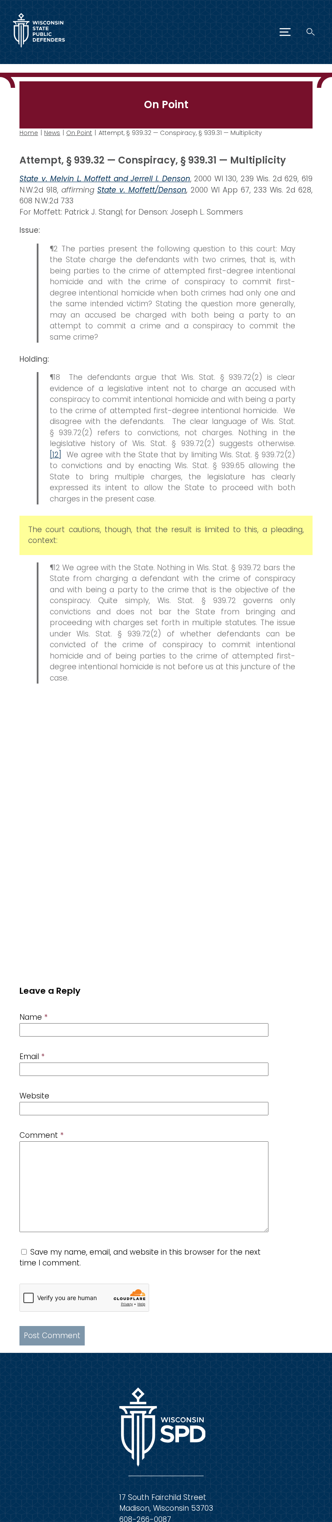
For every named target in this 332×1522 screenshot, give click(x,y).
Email (32, 1056)
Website (34, 1096)
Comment (41, 1135)
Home (28, 132)
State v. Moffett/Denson (141, 190)
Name (33, 1017)
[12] (55, 455)
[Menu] (285, 32)
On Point (79, 132)
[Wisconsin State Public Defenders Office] (39, 49)
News (52, 132)
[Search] (310, 31)
